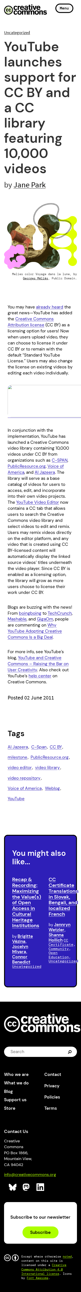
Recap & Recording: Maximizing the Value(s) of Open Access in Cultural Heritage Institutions (26, 902)
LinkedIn (40, 1187)
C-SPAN (60, 460)
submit (70, 1052)
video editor (20, 767)
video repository (24, 778)
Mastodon (27, 1187)
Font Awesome (37, 1278)
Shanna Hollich (56, 937)
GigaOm (45, 619)
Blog (8, 1091)
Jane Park (30, 185)
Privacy (51, 1086)
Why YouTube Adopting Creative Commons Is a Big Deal (35, 631)
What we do (16, 1083)
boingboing (30, 613)
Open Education (59, 954)
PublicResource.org (27, 466)
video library (47, 767)
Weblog (52, 788)
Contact (52, 1074)
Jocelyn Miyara (20, 949)
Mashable (17, 619)
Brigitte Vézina (22, 938)
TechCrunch (60, 613)
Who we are (16, 1074)
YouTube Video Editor (37, 502)
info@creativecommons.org (30, 1174)
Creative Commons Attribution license (31, 322)
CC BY (56, 747)
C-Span (39, 747)
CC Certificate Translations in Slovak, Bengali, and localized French (63, 896)
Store (9, 1108)
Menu (64, 8)
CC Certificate (61, 942)
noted (67, 1256)
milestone (17, 757)
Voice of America (25, 788)
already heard (49, 307)
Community (59, 948)
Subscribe (40, 1232)
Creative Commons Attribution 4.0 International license (43, 1269)
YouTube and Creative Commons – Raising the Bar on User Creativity (38, 664)
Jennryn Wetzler (59, 927)
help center (40, 676)
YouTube (16, 798)
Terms (50, 1108)
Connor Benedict (21, 959)
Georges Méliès (35, 278)
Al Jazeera (45, 472)
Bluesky (13, 1187)
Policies (52, 1097)
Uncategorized (17, 32)
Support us (15, 1100)
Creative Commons (25, 10)
